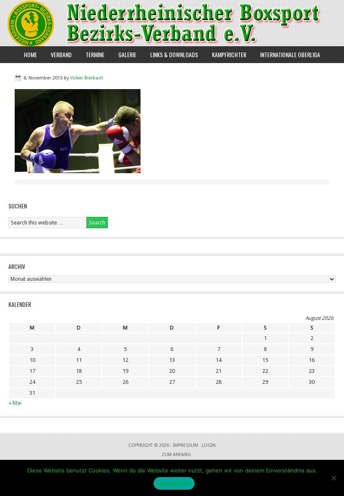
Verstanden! (174, 483)
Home (30, 54)
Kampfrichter (226, 54)
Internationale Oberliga (290, 54)
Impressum (185, 445)
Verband (58, 54)
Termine (95, 54)
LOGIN (209, 445)
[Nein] (333, 478)
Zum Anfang (176, 454)
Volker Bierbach (86, 78)
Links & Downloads (174, 54)
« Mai (14, 403)
